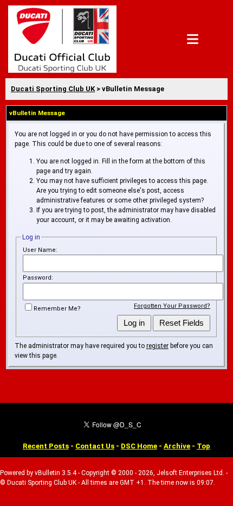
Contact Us (94, 446)
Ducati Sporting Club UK (53, 89)
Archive (177, 446)
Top (203, 446)
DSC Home (139, 446)
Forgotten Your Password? (172, 305)
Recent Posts (46, 446)
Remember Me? (57, 308)
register (157, 346)
